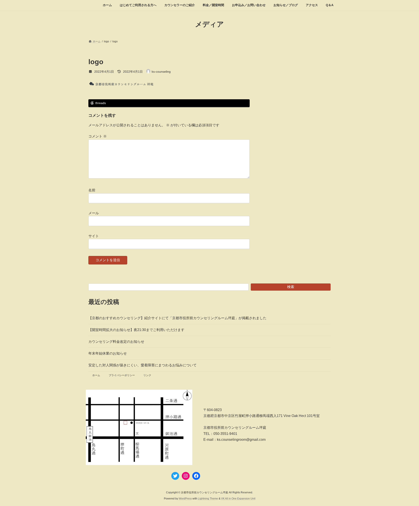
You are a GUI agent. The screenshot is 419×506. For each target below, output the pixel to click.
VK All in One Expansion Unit (238, 498)
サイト (93, 236)
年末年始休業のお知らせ (107, 353)
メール (93, 213)
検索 (290, 287)
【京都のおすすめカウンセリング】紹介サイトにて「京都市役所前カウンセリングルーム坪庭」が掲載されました (177, 318)
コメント (97, 136)
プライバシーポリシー (122, 375)
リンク (147, 375)
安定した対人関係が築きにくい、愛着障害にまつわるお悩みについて (142, 365)
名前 (91, 190)
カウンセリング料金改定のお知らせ (116, 341)
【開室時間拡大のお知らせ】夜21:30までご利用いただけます (136, 330)
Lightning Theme (208, 498)
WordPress (185, 498)
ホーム (96, 375)
